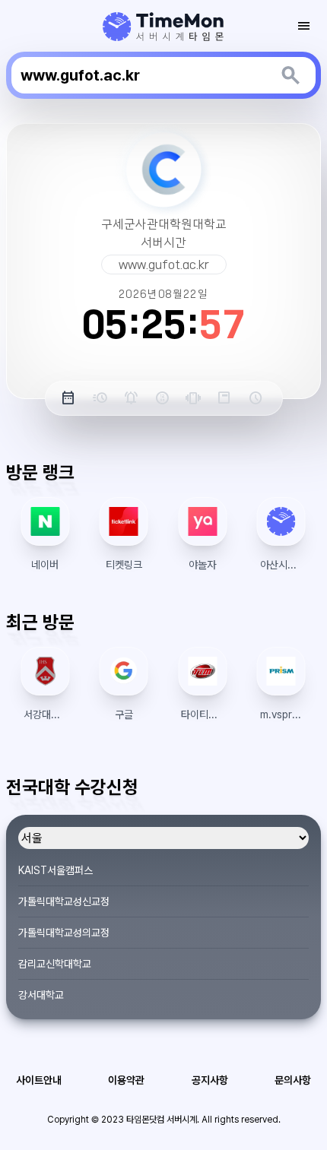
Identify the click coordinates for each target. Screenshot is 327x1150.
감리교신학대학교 (54, 964)
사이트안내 (39, 1080)
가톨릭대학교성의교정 (64, 933)
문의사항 (293, 1080)
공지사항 (210, 1080)
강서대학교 (41, 995)
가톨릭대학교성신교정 (64, 901)
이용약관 (126, 1080)
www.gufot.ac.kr (164, 264)
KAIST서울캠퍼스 (55, 870)
